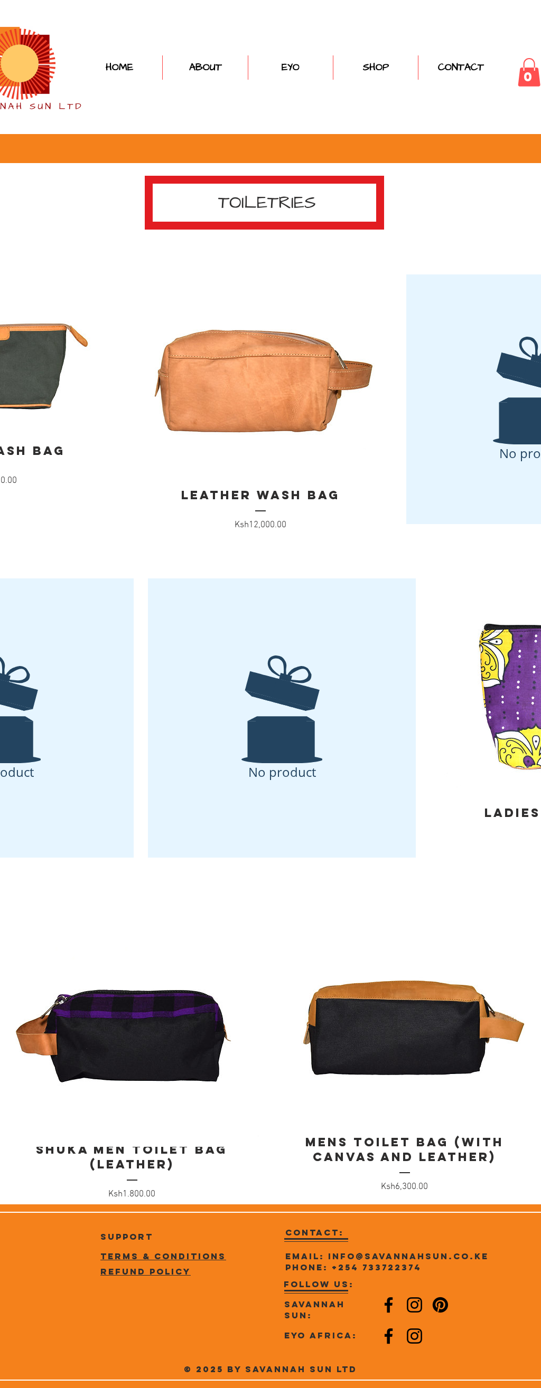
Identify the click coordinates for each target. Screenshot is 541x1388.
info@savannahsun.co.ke (408, 1256)
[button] (375, 67)
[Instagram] (414, 1305)
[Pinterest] (440, 1305)
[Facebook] (388, 1305)
